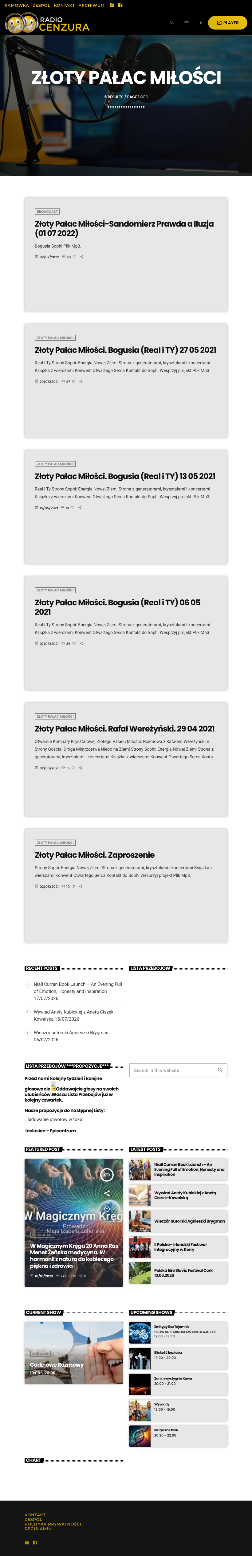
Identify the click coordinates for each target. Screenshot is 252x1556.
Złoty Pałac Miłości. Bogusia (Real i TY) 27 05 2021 (125, 350)
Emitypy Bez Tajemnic (171, 1327)
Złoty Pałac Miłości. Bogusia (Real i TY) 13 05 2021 (125, 476)
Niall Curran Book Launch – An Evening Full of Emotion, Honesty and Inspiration (189, 1169)
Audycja (40, 1353)
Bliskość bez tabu (168, 1353)
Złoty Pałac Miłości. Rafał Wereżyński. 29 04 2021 (125, 729)
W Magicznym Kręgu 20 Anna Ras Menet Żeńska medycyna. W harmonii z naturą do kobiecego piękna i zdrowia (74, 1256)
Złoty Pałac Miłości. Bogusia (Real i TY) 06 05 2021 (117, 607)
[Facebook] (120, 5)
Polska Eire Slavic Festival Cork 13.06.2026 (183, 1273)
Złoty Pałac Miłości (55, 337)
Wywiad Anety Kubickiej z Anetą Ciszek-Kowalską (185, 1195)
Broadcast (47, 211)
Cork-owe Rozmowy (57, 1365)
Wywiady (162, 1404)
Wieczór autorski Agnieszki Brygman (71, 1032)
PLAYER (228, 23)
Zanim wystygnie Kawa (173, 1379)
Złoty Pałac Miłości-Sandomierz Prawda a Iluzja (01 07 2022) (124, 229)
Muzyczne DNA (166, 1430)
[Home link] (47, 23)
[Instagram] (112, 5)
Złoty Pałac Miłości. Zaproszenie (95, 855)
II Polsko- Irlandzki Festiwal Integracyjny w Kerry (180, 1247)
